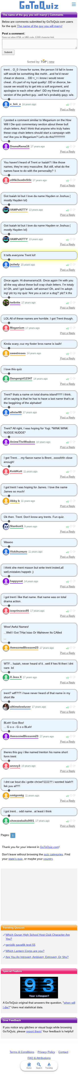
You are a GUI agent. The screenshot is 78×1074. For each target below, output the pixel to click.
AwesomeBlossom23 (24, 647)
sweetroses (18, 353)
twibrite (15, 302)
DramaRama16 (19, 146)
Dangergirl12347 (21, 378)
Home (29, 1068)
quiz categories (53, 854)
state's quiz (15, 858)
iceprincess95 (19, 610)
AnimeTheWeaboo (22, 441)
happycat (16, 581)
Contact (63, 1052)
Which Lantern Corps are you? (25, 951)
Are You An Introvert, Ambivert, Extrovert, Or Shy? (37, 957)
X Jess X (16, 677)
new (51, 61)
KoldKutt (16, 471)
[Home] (39, 5)
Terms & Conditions (22, 1052)
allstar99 (16, 412)
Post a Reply (67, 109)
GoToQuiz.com (49, 847)
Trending (49, 1068)
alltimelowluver (20, 706)
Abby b (15, 500)
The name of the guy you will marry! (39, 26)
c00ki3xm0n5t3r (20, 180)
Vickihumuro (18, 551)
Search (39, 1068)
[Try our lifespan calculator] (39, 987)
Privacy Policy (46, 1052)
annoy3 (15, 765)
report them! (34, 1031)
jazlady (15, 264)
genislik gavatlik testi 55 (20, 944)
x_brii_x (15, 104)
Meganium (17, 327)
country (48, 858)
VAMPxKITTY (19, 209)
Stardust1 (16, 526)
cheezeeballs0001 (22, 820)
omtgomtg (17, 795)
